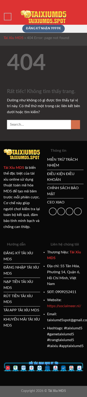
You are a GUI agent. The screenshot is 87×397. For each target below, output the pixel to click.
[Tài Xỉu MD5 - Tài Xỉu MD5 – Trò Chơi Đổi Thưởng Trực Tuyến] (43, 16)
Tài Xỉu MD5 (13, 38)
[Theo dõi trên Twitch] (78, 211)
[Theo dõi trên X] (53, 211)
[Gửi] (75, 124)
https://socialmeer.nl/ (64, 306)
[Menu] (7, 16)
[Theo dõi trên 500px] (69, 211)
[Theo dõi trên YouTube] (61, 211)
